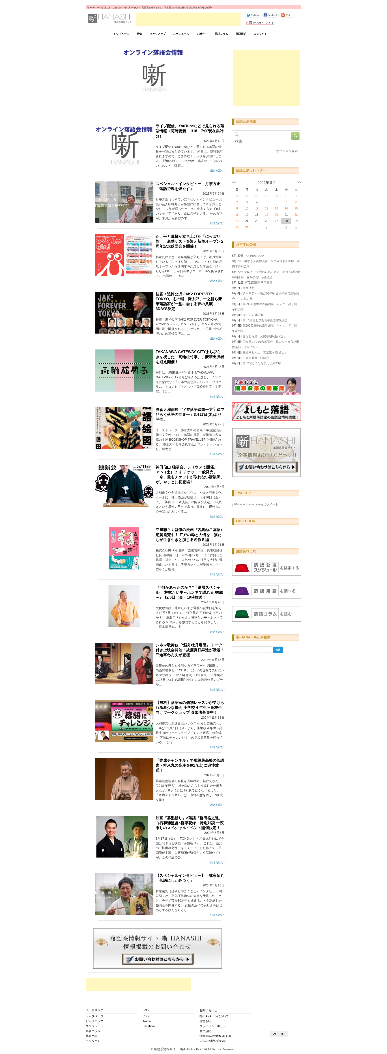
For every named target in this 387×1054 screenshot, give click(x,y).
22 (296, 214)
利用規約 (205, 1031)
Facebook (149, 1026)
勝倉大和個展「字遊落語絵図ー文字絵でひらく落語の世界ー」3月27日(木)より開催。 (190, 414)
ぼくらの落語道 (253, 315)
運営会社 (205, 1021)
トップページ (121, 33)
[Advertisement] (188, 19)
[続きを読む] (217, 170)
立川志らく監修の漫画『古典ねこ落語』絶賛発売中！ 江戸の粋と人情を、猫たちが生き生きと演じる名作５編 (190, 535)
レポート (202, 33)
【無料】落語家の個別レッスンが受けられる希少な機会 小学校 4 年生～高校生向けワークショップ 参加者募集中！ (190, 708)
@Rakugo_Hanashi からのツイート (255, 504)
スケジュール (181, 33)
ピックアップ (158, 33)
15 (296, 208)
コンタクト (260, 33)
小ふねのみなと (254, 255)
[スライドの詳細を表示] (154, 76)
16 (237, 214)
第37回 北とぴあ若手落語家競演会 (265, 320)
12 (266, 208)
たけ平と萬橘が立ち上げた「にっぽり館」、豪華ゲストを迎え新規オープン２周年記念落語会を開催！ (190, 241)
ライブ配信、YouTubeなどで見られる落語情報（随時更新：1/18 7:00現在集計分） (190, 131)
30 (237, 227)
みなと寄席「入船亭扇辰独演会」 (264, 336)
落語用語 (241, 33)
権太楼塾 (248, 288)
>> (299, 182)
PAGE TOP (278, 1034)
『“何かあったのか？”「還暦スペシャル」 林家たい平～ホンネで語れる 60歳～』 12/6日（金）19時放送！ (189, 592)
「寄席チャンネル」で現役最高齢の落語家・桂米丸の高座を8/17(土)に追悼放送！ (190, 765)
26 (237, 196)
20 (276, 214)
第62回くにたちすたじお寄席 (262, 363)
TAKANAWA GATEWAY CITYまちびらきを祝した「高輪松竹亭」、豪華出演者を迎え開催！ (190, 357)
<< (234, 182)
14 (286, 208)
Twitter (147, 1021)
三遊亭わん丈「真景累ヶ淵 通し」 (265, 352)
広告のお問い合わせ (213, 1041)
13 (276, 208)
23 (237, 221)
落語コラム (221, 33)
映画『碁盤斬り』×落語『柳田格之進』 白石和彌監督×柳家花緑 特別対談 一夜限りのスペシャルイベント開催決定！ (190, 823)
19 (266, 214)
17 (246, 214)
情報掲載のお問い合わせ (216, 1036)
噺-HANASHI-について (214, 1016)
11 (256, 208)
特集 (139, 33)
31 (286, 196)
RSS (146, 1016)
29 (296, 221)
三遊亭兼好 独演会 (256, 358)
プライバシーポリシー (214, 1026)
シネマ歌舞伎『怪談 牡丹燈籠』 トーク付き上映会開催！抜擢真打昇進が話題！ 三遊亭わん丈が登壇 (190, 650)
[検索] (265, 141)
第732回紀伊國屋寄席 (258, 282)
